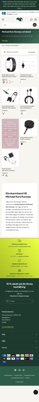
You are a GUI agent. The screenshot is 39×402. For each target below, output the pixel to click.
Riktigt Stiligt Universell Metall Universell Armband (9, 75)
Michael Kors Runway (12, 45)
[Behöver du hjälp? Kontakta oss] (31, 19)
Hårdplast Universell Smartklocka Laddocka (26, 75)
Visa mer (5, 40)
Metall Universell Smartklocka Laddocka (8, 169)
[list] (19, 13)
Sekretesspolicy (8, 375)
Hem (3, 45)
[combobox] (19, 24)
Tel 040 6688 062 (7, 327)
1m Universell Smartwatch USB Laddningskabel (27, 107)
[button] (3, 19)
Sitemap (27, 378)
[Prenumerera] (32, 301)
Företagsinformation (29, 375)
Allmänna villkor (18, 375)
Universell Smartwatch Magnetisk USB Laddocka (9, 107)
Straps (21, 382)
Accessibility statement (17, 378)
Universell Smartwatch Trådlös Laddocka (26, 138)
